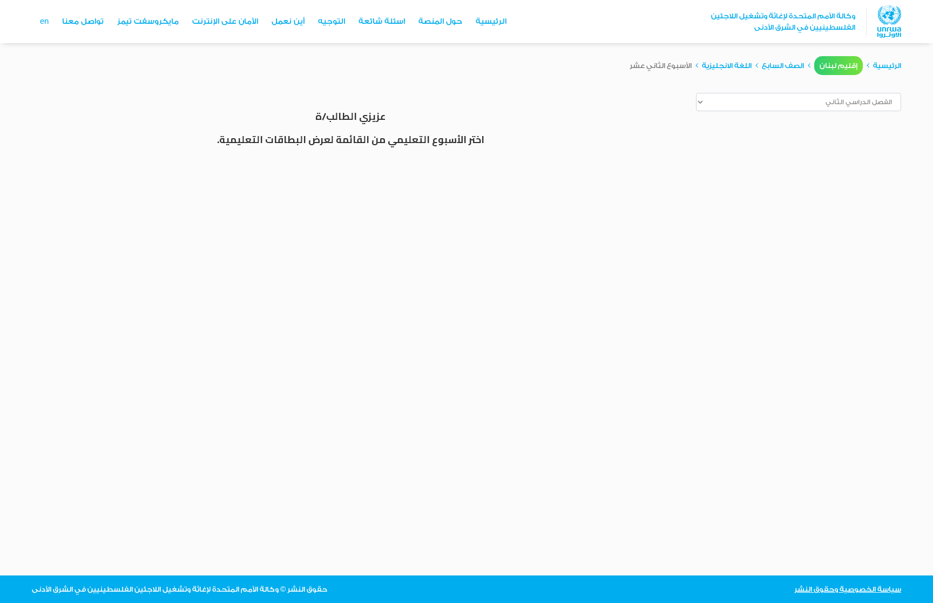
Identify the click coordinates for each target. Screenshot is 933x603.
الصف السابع (783, 66)
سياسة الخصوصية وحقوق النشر (847, 589)
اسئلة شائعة (382, 21)
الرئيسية (491, 21)
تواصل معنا (83, 21)
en (44, 21)
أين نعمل (288, 21)
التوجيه (331, 21)
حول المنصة (440, 21)
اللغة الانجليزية (727, 66)
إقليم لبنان (838, 66)
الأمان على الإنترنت (225, 21)
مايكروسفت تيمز (148, 21)
